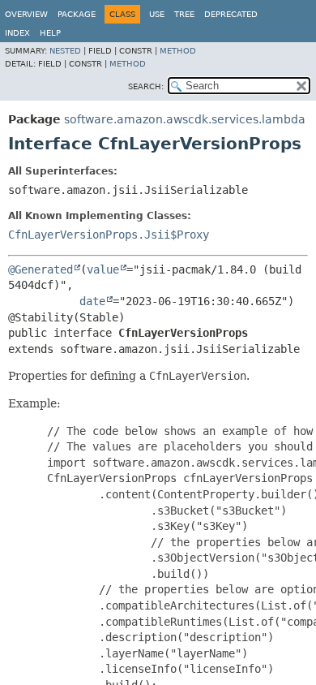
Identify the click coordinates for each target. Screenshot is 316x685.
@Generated (40, 269)
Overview (26, 14)
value (103, 269)
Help (50, 32)
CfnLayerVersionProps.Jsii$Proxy (108, 234)
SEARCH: (146, 86)
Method (178, 50)
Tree (184, 14)
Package (77, 14)
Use (156, 14)
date (92, 301)
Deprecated (231, 14)
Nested (65, 50)
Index (17, 32)
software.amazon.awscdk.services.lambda (184, 119)
